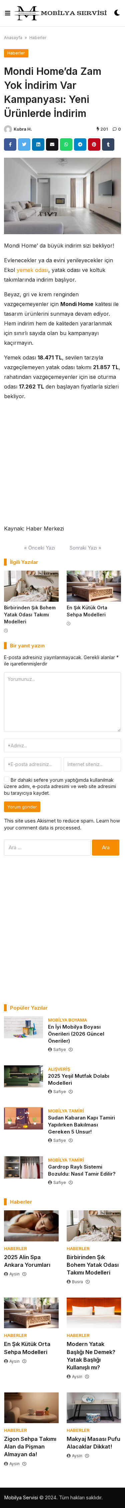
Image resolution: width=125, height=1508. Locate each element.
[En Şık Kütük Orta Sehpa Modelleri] (94, 586)
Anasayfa (13, 37)
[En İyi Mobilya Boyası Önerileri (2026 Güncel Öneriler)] (23, 1027)
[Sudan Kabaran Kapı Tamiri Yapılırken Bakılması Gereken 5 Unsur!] (23, 1118)
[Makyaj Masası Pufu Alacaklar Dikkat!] (94, 1407)
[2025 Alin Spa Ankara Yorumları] (31, 1225)
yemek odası (32, 270)
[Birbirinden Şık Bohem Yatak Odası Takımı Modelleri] (31, 586)
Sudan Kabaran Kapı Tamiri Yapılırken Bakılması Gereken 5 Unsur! (81, 1124)
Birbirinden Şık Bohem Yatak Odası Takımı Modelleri (30, 614)
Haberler (37, 37)
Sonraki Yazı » (85, 548)
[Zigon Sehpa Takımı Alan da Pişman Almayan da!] (31, 1407)
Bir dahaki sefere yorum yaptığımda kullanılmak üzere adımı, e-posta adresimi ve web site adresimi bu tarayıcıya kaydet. (60, 786)
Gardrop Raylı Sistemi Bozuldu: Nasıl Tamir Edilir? (82, 1170)
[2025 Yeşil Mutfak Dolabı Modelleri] (23, 1076)
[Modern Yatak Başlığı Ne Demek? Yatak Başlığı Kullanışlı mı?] (94, 1313)
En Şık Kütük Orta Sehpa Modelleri (27, 1348)
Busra (77, 1281)
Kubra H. (23, 129)
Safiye (59, 1049)
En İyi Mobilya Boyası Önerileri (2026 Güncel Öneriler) (76, 1034)
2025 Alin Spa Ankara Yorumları (27, 1261)
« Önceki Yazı (39, 548)
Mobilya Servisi (21, 1497)
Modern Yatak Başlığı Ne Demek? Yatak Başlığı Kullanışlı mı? (91, 1355)
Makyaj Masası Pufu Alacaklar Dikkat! (93, 1443)
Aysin (14, 1273)
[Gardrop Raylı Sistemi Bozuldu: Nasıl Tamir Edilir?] (23, 1167)
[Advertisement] (62, 930)
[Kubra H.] (8, 129)
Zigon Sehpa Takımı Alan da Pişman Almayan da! (30, 1447)
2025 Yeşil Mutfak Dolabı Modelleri (78, 1079)
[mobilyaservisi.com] (62, 13)
